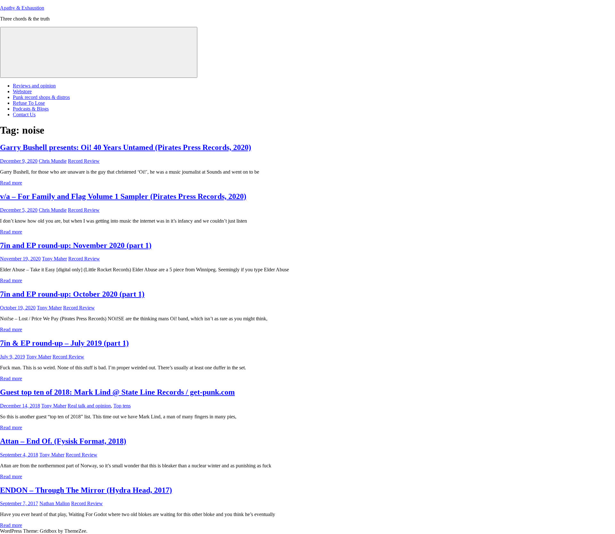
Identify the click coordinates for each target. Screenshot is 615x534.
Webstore (22, 91)
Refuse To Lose (29, 103)
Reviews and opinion (34, 85)
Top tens (122, 405)
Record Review (84, 161)
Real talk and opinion (89, 405)
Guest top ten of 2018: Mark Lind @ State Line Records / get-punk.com (117, 392)
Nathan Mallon (54, 503)
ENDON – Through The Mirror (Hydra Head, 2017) (86, 490)
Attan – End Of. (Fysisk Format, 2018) (63, 441)
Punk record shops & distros (41, 97)
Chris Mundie (53, 161)
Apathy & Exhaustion (22, 8)
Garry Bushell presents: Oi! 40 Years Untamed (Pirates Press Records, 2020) (125, 147)
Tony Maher (54, 258)
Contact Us (24, 114)
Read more (11, 182)
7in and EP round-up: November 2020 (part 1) (76, 245)
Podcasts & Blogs (31, 108)
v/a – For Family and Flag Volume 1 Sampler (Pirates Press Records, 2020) (123, 196)
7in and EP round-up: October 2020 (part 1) (72, 294)
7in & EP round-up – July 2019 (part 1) (64, 343)
